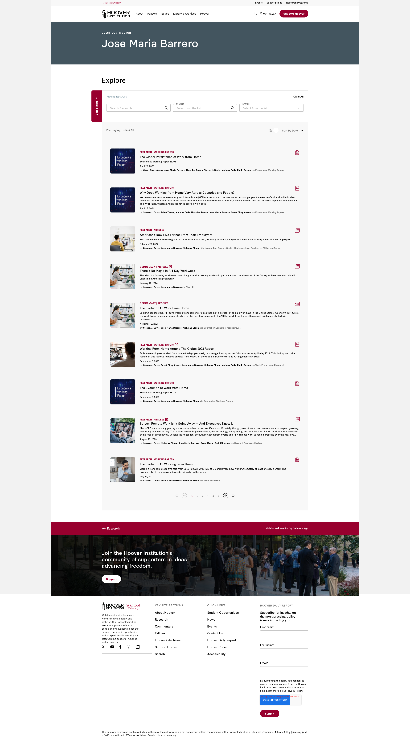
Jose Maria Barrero (174, 170)
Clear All (298, 96)
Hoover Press (217, 647)
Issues (165, 13)
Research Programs (297, 2)
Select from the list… (256, 108)
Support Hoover (293, 13)
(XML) (305, 732)
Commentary (164, 626)
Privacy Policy (282, 732)
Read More (205, 161)
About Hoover (165, 612)
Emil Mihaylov (222, 443)
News (211, 619)
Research (161, 619)
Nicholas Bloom (194, 170)
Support (111, 579)
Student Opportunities (223, 612)
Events (259, 2)
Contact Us (215, 633)
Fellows (152, 13)
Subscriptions (274, 2)
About (139, 13)
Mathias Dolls (228, 170)
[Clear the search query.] (228, 108)
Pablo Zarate (244, 170)
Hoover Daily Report (221, 640)
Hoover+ (205, 13)
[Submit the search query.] (166, 108)
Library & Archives (184, 13)
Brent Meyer (207, 443)
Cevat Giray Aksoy (153, 170)
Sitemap (296, 732)
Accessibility (216, 654)
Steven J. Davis (212, 170)
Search (160, 654)
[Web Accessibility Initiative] (112, 3)
